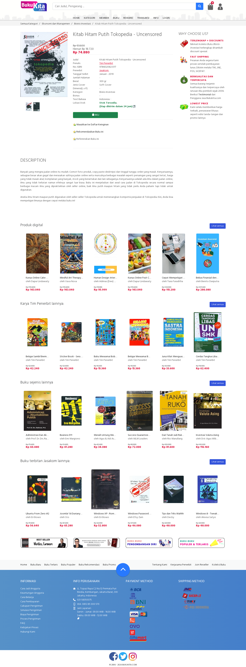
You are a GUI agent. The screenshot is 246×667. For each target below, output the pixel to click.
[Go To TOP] (123, 570)
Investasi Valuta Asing (207, 435)
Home (23, 565)
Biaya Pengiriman (29, 615)
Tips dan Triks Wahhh (173, 514)
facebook (113, 656)
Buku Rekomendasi (89, 565)
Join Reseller (202, 565)
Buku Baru (35, 565)
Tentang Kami (159, 565)
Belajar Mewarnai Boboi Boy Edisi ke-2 (148, 357)
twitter (123, 656)
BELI (96, 115)
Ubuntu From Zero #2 (37, 514)
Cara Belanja (27, 597)
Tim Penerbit (106, 63)
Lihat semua (218, 226)
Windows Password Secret (142, 514)
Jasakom (104, 70)
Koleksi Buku (219, 565)
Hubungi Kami (27, 632)
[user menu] (220, 6)
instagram (132, 656)
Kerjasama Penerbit (181, 565)
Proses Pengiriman (30, 619)
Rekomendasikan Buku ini (89, 132)
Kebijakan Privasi (29, 627)
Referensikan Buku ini (87, 139)
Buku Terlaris (51, 565)
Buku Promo (109, 565)
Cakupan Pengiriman (31, 606)
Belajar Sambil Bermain (38, 357)
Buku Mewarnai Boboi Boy (108, 357)
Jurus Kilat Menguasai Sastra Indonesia (182, 357)
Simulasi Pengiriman (31, 610)
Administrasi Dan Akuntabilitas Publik (45, 435)
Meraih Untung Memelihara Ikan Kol (113, 435)
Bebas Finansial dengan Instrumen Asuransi (218, 278)
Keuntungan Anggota (32, 593)
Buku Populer (68, 565)
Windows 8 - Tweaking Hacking (213, 514)
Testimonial (204, 95)
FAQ (22, 623)
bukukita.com (129, 664)
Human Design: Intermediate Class (112, 278)
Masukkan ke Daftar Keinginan (92, 125)
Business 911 (66, 435)
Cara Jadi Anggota (30, 589)
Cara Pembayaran (29, 602)
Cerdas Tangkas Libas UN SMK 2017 (214, 357)
